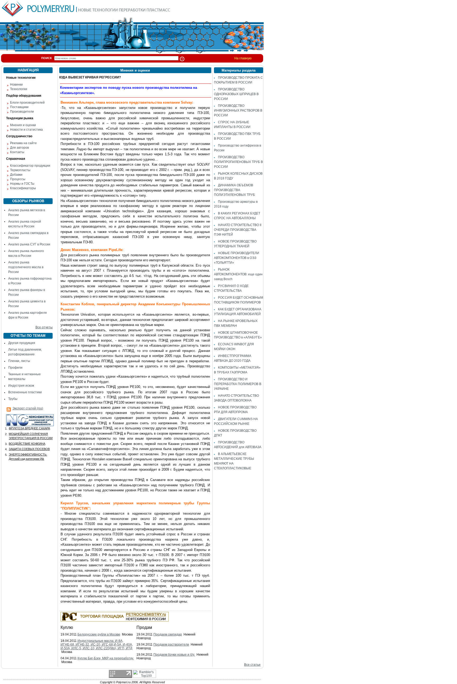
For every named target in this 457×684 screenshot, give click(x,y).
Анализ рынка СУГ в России (29, 244)
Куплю (67, 627)
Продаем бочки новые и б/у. (174, 654)
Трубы (12, 399)
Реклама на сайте (23, 143)
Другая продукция (21, 343)
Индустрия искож (21, 385)
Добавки (16, 174)
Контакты (17, 152)
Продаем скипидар (167, 634)
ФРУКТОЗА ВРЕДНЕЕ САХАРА (29, 428)
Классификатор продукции (30, 165)
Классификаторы (23, 188)
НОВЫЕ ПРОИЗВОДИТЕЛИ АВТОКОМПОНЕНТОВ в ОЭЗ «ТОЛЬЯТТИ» (236, 257)
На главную (243, 58)
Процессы (17, 179)
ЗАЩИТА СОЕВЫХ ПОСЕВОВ (29, 449)
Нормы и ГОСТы (22, 184)
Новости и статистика (26, 129)
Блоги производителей (27, 102)
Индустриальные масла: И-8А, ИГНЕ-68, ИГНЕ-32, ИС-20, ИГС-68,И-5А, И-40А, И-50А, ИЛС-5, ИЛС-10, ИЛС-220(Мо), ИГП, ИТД (97, 644)
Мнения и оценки (23, 125)
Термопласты (20, 170)
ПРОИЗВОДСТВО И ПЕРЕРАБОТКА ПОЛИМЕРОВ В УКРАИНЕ (237, 384)
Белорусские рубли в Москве (98, 634)
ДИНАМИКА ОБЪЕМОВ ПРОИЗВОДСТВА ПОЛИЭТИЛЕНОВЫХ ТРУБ (234, 190)
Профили (15, 367)
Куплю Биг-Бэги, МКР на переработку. (105, 658)
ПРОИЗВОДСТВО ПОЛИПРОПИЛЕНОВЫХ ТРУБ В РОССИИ (238, 162)
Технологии (18, 89)
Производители (22, 111)
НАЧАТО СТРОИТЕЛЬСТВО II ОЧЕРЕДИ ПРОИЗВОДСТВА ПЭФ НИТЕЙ (237, 229)
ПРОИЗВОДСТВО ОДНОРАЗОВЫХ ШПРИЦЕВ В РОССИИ (236, 94)
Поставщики (19, 107)
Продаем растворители (171, 644)
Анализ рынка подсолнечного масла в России (25, 267)
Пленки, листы (19, 361)
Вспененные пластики (25, 392)
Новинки (16, 84)
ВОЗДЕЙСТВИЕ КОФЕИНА (27, 443)
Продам (144, 627)
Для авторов (19, 147)
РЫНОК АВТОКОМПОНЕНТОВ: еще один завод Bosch (238, 274)
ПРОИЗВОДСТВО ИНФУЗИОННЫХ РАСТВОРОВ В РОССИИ (238, 110)
